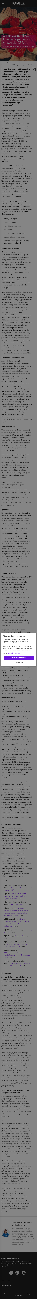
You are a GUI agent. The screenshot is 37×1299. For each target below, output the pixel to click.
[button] (18, 662)
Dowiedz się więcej (14, 653)
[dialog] (18, 649)
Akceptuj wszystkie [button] (19, 658)
